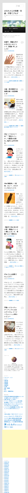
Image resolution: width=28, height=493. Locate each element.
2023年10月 (6, 465)
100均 (5, 414)
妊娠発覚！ (6, 385)
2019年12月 (6, 492)
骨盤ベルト (7, 427)
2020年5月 (6, 487)
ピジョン (6, 416)
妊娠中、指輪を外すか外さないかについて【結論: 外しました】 (11, 45)
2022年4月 (6, 472)
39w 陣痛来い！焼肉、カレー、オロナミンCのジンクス (11, 185)
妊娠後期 (14, 80)
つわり (13, 414)
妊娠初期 (6, 382)
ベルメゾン (11, 416)
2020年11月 (6, 483)
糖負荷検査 (18, 420)
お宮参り (9, 414)
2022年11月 (6, 469)
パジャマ (21, 414)
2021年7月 (6, 477)
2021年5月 (6, 480)
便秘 (10, 418)
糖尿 (14, 420)
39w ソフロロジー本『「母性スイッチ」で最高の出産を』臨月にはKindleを (11, 138)
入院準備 (13, 418)
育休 (13, 421)
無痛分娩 (5, 420)
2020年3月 (6, 489)
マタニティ (18, 416)
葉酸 (15, 421)
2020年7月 (6, 486)
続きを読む (15, 77)
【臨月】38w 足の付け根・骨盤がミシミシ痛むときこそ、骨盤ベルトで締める (11, 230)
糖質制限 (6, 421)
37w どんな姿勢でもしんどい (10, 275)
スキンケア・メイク (8, 377)
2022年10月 (6, 471)
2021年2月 (6, 481)
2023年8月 (6, 468)
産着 (9, 420)
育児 (12, 31)
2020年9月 (6, 484)
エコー (17, 414)
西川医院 (7, 127)
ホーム (6, 28)
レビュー (6, 379)
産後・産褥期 (19, 80)
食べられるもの (18, 424)
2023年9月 (6, 466)
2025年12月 (6, 462)
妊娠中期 (10, 80)
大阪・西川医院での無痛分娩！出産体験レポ (11, 91)
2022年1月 (6, 474)
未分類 (5, 386)
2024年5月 (6, 463)
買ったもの (17, 175)
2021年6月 (6, 478)
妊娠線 (20, 418)
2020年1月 (6, 490)
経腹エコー (10, 421)
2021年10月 (6, 475)
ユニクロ (6, 418)
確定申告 (11, 420)
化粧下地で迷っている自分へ (10, 399)
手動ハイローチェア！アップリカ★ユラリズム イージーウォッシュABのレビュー (10, 311)
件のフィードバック (14, 127)
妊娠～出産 (7, 31)
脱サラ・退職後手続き (13, 28)
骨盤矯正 (11, 427)
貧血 (22, 421)
